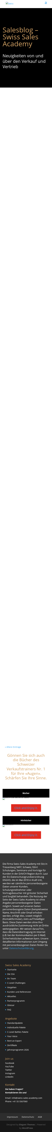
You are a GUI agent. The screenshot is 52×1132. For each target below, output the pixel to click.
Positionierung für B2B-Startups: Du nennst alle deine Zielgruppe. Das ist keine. (22, 505)
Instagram (10, 1073)
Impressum (12, 1117)
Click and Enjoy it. (26, 808)
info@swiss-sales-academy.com (27, 1098)
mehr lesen (15, 148)
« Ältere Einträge (13, 747)
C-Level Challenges (16, 982)
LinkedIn (9, 1076)
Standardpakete (15, 1023)
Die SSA (11, 974)
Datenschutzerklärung (21, 948)
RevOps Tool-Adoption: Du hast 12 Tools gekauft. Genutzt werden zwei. (25, 443)
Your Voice (12, 1036)
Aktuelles (11, 996)
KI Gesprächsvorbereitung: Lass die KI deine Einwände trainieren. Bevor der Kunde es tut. (25, 247)
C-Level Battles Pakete (17, 1032)
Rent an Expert (14, 1040)
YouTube (9, 1066)
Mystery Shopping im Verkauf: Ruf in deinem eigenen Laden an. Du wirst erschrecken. (26, 180)
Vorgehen (11, 987)
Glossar (10, 1005)
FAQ (9, 1009)
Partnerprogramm (16, 1000)
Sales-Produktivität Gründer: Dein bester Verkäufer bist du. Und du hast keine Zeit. (26, 703)
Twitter (8, 1069)
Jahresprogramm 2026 (18, 1049)
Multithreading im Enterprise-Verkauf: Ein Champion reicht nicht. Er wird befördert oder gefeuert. (24, 577)
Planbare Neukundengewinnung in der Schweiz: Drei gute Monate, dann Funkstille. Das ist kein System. (25, 317)
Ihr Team (11, 978)
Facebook (9, 1063)
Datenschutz (28, 1117)
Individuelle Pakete (16, 1027)
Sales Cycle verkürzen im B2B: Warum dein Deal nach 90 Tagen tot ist (26, 117)
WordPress (27, 1128)
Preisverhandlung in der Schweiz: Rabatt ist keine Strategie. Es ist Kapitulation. (25, 379)
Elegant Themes (27, 1124)
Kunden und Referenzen (19, 991)
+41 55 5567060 (19, 1101)
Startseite (11, 969)
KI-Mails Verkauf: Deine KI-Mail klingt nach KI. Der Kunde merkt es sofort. (23, 644)
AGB (40, 1117)
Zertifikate (12, 1045)
